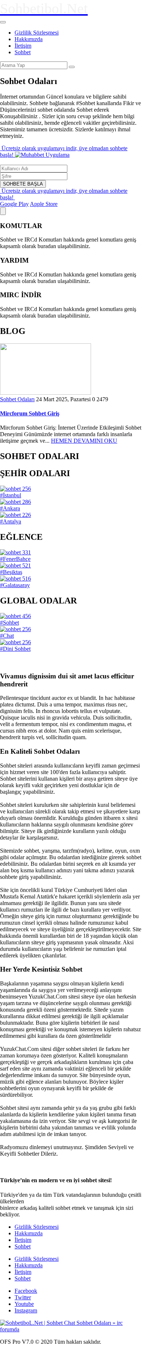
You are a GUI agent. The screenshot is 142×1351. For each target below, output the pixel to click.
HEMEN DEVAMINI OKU (84, 441)
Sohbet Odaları (17, 399)
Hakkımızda (29, 39)
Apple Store (44, 204)
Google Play (14, 204)
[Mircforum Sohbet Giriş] (45, 393)
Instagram (26, 1310)
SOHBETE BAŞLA (23, 184)
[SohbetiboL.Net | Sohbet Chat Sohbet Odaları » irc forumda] (71, 1329)
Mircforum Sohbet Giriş (29, 413)
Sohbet (23, 52)
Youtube (24, 1304)
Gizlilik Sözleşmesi (37, 32)
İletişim (23, 46)
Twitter (23, 1297)
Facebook (26, 1291)
